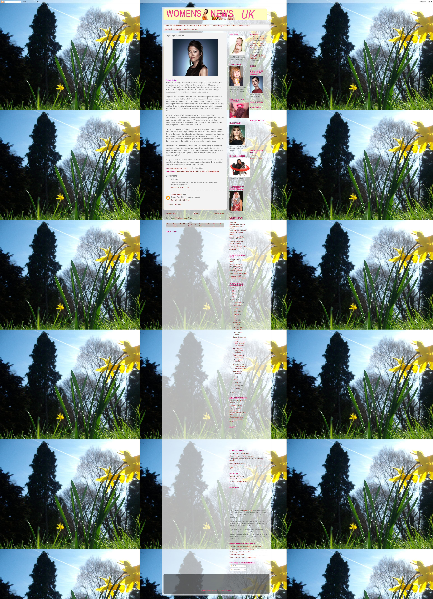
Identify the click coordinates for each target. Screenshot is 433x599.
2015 (234, 288)
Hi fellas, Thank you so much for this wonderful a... (258, 38)
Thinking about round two (238, 328)
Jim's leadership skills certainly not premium (239, 343)
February (237, 386)
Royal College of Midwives (238, 479)
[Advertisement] (259, 196)
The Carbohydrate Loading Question (236, 270)
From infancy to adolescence (235, 409)
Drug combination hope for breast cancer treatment (237, 247)
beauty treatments (182, 171)
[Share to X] (198, 168)
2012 (234, 297)
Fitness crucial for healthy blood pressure (237, 277)
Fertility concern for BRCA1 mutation (236, 242)
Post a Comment (175, 204)
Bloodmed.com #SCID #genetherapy (242, 557)
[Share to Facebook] (200, 168)
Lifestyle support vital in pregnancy (241, 456)
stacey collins (194, 171)
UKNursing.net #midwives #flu (240, 552)
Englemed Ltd (247, 510)
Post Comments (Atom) (184, 218)
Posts (234, 566)
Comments (236, 569)
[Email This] (193, 168)
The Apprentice (213, 171)
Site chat (253, 155)
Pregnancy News (235, 405)
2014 (234, 291)
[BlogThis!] (196, 168)
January (237, 389)
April (235, 380)
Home (196, 213)
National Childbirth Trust (238, 481)
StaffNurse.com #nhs (236, 554)
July (235, 317)
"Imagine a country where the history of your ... (257, 45)
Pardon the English (237, 323)
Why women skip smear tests (239, 356)
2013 (234, 294)
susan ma (203, 171)
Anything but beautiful (237, 372)
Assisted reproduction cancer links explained (181, 29)
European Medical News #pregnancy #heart (245, 546)
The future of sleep (238, 333)
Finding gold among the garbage (238, 350)
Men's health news (236, 417)
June (236, 320)
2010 (234, 392)
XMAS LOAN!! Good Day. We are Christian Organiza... (258, 56)
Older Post (219, 213)
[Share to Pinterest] (202, 168)
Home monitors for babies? (239, 453)
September (238, 311)
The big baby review (238, 361)
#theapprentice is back (237, 463)
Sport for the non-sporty (237, 273)
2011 (234, 300)
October (237, 308)
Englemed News (256, 158)
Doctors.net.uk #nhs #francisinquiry (242, 549)
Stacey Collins (176, 194)
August (236, 314)
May (235, 377)
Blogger (229, 590)
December (238, 302)
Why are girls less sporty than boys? (235, 265)
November (238, 305)
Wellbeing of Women (236, 476)
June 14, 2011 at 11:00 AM (180, 200)
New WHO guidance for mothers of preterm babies (231, 25)
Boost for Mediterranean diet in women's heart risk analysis (187, 25)
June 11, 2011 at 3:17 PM (180, 187)
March (236, 383)
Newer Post (171, 213)
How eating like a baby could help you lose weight (239, 366)
